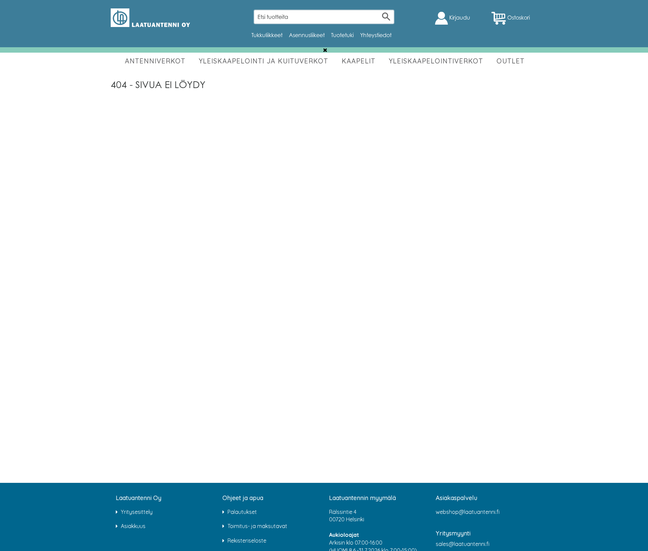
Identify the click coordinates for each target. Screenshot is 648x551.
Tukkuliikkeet (266, 35)
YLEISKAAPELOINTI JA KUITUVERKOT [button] (263, 61)
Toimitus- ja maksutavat (257, 526)
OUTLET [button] (510, 61)
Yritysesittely (137, 511)
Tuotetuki (342, 35)
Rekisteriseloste (246, 540)
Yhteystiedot (376, 35)
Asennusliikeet (307, 35)
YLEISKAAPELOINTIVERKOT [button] (436, 61)
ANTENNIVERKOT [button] (155, 61)
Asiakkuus (133, 526)
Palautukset (242, 511)
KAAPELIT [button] (358, 61)
